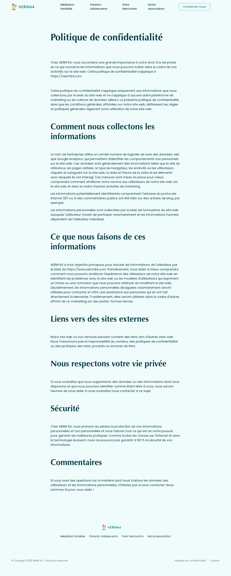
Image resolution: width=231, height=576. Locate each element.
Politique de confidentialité (190, 560)
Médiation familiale (67, 7)
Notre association (156, 7)
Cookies (215, 560)
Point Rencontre (129, 7)
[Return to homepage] (27, 6)
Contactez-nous (194, 7)
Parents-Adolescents (98, 7)
